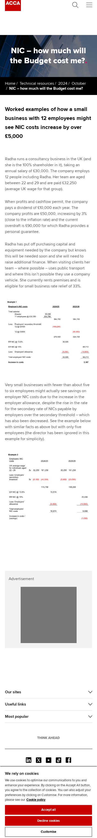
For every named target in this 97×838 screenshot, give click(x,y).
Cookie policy (36, 800)
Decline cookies (48, 821)
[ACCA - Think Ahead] (13, 9)
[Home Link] (48, 737)
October (79, 83)
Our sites (13, 692)
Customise (48, 832)
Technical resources (37, 83)
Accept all (48, 810)
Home (10, 83)
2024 (62, 83)
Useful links (15, 704)
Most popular (17, 716)
